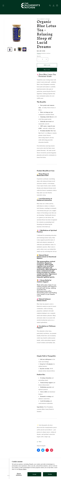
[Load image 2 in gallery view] (15, 49)
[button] (3, 5)
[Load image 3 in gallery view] (20, 49)
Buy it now (47, 69)
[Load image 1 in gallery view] (10, 49)
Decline (50, 474)
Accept (34, 474)
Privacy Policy (23, 469)
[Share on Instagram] (51, 450)
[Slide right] (28, 49)
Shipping (39, 53)
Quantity (39, 56)
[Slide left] (5, 49)
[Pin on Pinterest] (47, 450)
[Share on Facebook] (38, 450)
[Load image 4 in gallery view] (24, 49)
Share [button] (40, 441)
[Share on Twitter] (42, 450)
